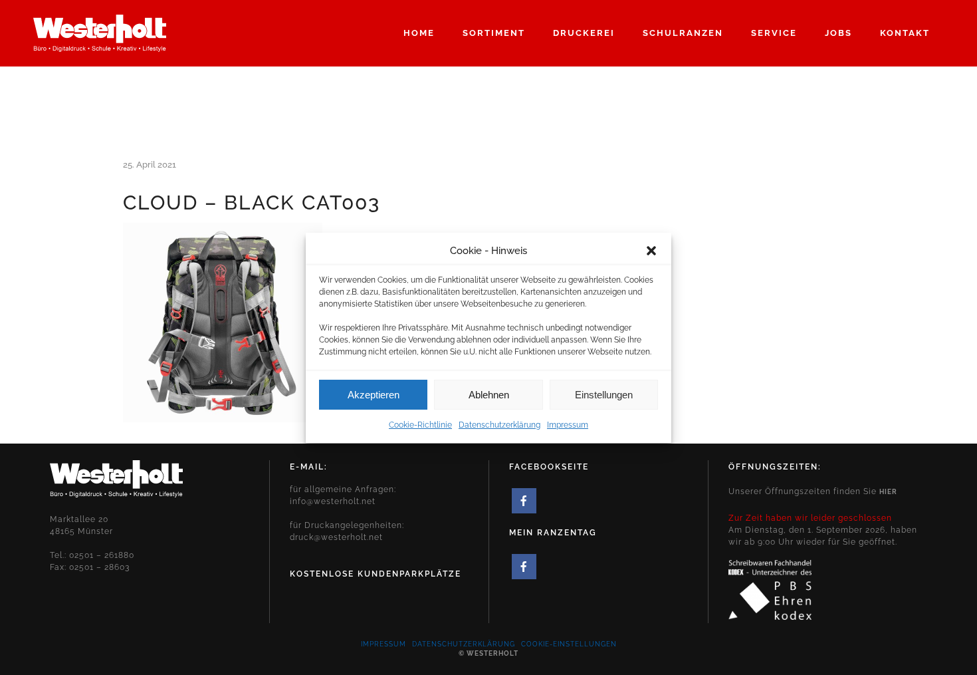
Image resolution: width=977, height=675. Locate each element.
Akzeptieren (373, 394)
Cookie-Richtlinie (420, 425)
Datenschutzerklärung (499, 425)
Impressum (567, 425)
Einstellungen (604, 394)
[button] (651, 250)
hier (888, 491)
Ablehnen (489, 394)
